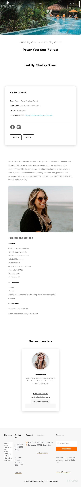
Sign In (16, 137)
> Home (6, 443)
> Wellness (7, 454)
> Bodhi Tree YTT (8, 448)
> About (6, 456)
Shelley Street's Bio (40, 401)
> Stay (6, 445)
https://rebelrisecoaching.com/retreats (39, 115)
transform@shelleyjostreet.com (40, 397)
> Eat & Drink (8, 458)
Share (28, 137)
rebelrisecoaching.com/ (40, 393)
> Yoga (6, 451)
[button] (40, 3)
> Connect (7, 460)
